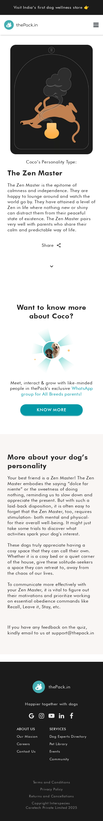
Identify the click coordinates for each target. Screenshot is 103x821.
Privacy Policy (51, 789)
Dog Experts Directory (68, 736)
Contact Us (26, 751)
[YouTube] (51, 716)
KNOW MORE (51, 409)
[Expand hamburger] (96, 25)
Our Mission (27, 736)
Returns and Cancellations (51, 796)
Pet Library (59, 744)
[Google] (31, 716)
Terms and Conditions (51, 782)
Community (59, 759)
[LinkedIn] (61, 716)
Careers (23, 744)
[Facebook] (71, 716)
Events (55, 751)
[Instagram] (41, 716)
